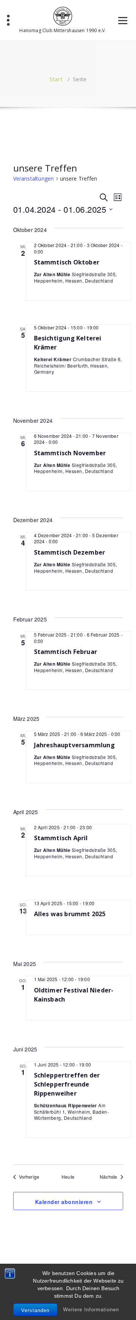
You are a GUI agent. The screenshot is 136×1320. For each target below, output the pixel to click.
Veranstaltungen (33, 178)
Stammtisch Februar (65, 652)
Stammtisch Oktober (67, 262)
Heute (68, 1177)
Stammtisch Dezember (69, 552)
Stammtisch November (70, 453)
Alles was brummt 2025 (70, 914)
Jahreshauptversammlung (74, 745)
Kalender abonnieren (64, 1202)
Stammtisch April (61, 838)
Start (56, 79)
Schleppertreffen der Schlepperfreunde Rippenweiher (67, 1084)
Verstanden (35, 1310)
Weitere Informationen (91, 1309)
